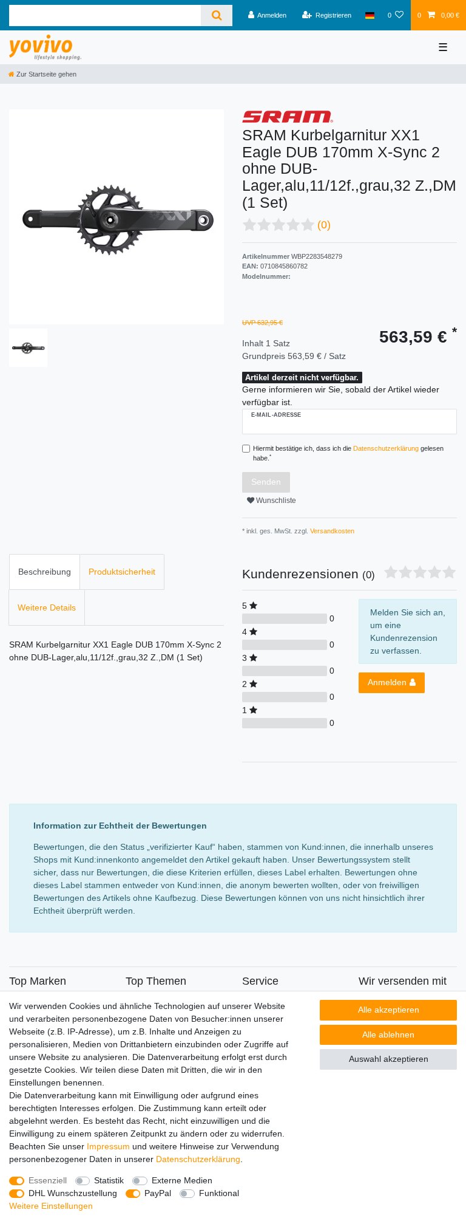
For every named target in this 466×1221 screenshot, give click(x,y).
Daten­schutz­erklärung (198, 1159)
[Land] (369, 15)
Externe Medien (182, 1180)
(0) (324, 225)
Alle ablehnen (388, 1034)
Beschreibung (44, 571)
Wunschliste (275, 500)
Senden (266, 482)
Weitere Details (47, 607)
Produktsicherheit (122, 571)
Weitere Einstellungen (51, 1206)
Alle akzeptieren (388, 1009)
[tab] (44, 572)
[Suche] (216, 15)
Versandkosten (331, 531)
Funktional (219, 1193)
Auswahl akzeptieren (388, 1059)
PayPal (157, 1193)
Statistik (109, 1180)
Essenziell (48, 1180)
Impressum (108, 1146)
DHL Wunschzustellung (73, 1193)
